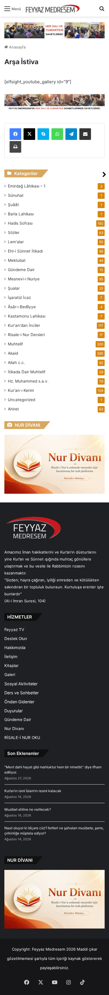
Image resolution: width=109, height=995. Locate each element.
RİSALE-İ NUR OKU (22, 737)
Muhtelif (15, 344)
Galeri (9, 674)
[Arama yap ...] (102, 10)
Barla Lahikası (21, 214)
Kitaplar (11, 665)
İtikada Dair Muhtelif (26, 371)
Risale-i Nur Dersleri (26, 334)
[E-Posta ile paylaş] (85, 134)
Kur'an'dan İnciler (24, 325)
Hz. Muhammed (28, 381)
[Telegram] (71, 134)
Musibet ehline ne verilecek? (27, 809)
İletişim (10, 656)
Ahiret (13, 409)
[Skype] (43, 134)
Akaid (13, 353)
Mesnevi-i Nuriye (24, 279)
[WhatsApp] (57, 134)
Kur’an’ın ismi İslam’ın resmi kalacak (32, 791)
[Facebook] (15, 134)
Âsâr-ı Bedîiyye (22, 306)
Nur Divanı (14, 728)
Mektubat (17, 260)
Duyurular (13, 710)
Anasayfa (17, 47)
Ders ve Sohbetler (21, 692)
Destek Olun (15, 638)
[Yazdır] (15, 147)
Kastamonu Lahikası (26, 316)
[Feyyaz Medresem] (54, 8)
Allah (16, 362)
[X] (29, 134)
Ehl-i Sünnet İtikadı (25, 251)
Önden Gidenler (19, 701)
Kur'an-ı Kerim (21, 390)
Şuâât (13, 204)
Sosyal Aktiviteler (20, 683)
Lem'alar (16, 241)
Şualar (14, 288)
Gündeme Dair (21, 269)
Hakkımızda (15, 647)
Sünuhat (16, 195)
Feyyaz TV (14, 629)
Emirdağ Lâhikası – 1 (26, 186)
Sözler (13, 232)
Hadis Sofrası (20, 223)
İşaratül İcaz (19, 297)
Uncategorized (21, 399)
